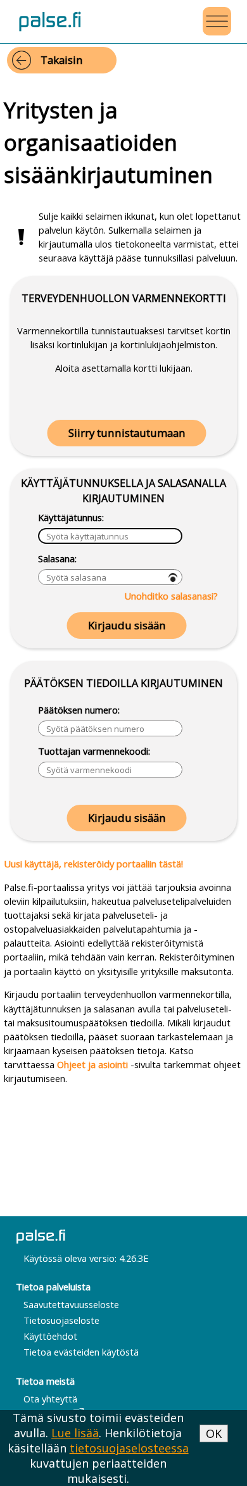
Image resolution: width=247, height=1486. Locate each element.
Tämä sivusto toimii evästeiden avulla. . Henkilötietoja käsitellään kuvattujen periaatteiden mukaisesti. (98, 1448)
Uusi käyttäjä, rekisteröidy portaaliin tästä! (93, 863)
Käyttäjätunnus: (71, 517)
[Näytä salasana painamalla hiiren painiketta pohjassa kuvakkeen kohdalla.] (172, 577)
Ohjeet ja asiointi (92, 1064)
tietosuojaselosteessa (129, 1448)
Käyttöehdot (50, 1336)
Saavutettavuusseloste (71, 1304)
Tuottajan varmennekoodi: (94, 751)
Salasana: (57, 558)
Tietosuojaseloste (61, 1320)
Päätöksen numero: (79, 709)
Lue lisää (75, 1432)
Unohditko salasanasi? (171, 595)
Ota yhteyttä (50, 1398)
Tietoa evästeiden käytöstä (81, 1351)
